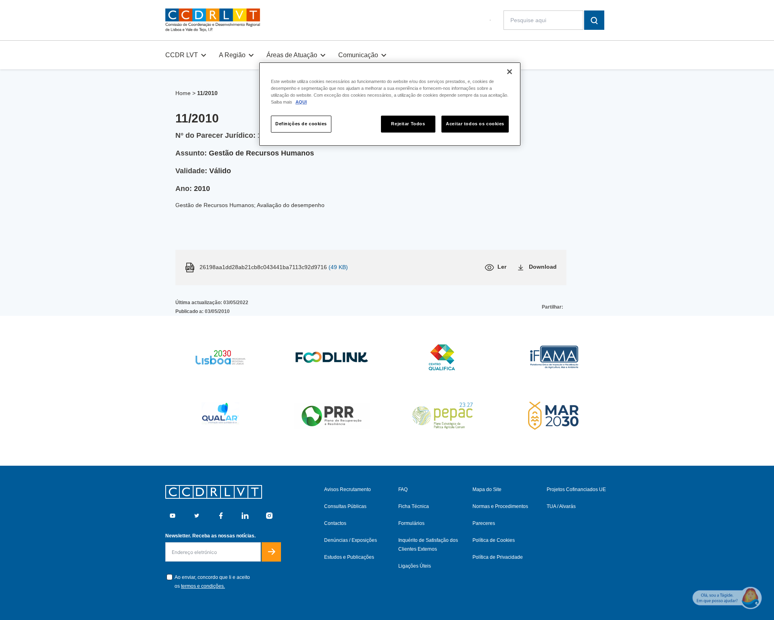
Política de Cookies (493, 540)
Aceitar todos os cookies (475, 123)
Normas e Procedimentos (500, 506)
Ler (501, 266)
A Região (232, 55)
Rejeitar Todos (408, 123)
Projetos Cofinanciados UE (576, 489)
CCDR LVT (181, 55)
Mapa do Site (486, 489)
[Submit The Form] (271, 552)
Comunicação (358, 55)
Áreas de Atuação (291, 55)
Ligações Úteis (414, 566)
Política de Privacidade (497, 557)
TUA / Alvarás (561, 506)
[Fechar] (509, 72)
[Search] (594, 20)
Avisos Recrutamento (347, 489)
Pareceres (483, 523)
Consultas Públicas (345, 506)
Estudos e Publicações (349, 557)
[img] (212, 20)
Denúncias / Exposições (350, 540)
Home (183, 93)
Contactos (335, 523)
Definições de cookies (301, 123)
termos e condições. (203, 586)
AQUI (301, 102)
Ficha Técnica (413, 506)
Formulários (411, 523)
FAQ (403, 489)
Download (543, 266)
